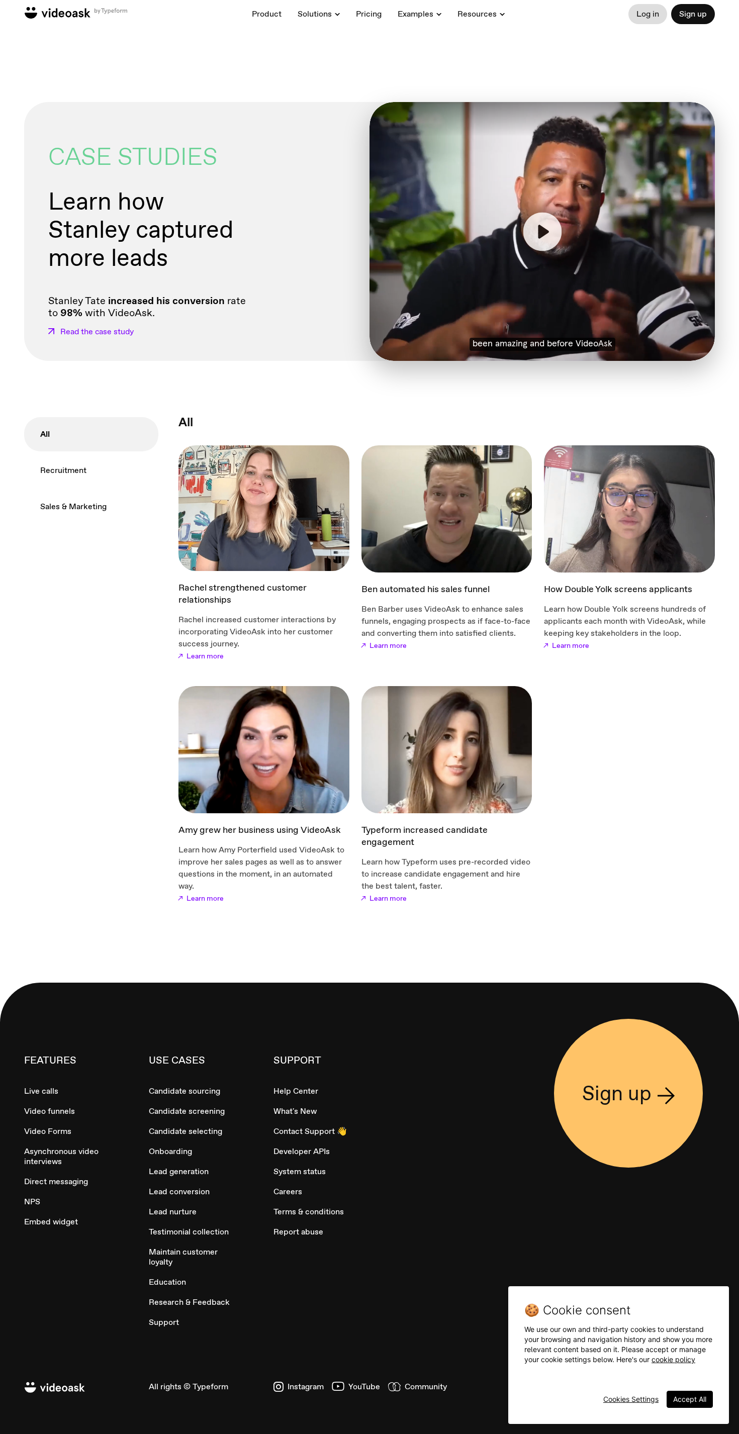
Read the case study (97, 332)
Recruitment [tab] (63, 470)
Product (267, 14)
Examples (415, 14)
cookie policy (673, 1359)
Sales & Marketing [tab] (73, 506)
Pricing (369, 14)
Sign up (693, 14)
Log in (647, 14)
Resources (477, 14)
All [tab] (45, 434)
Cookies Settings (631, 1399)
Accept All (689, 1399)
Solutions (315, 14)
